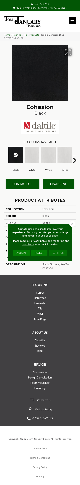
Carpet (40, 292)
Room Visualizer (40, 382)
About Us (40, 340)
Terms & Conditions (40, 458)
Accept (21, 252)
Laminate (40, 303)
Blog (40, 350)
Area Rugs (40, 319)
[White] (32, 155)
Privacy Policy (40, 467)
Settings (58, 252)
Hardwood (40, 297)
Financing (40, 388)
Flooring (16, 34)
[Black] (15, 155)
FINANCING (59, 184)
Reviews (40, 345)
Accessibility (40, 448)
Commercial (40, 372)
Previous (5, 155)
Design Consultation (40, 377)
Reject (39, 252)
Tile (25, 34)
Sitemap (40, 476)
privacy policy (39, 240)
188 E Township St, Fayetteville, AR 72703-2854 (41, 7)
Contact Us (22, 184)
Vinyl (40, 313)
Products (34, 34)
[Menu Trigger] (72, 20)
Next (74, 155)
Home (7, 34)
